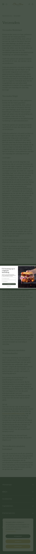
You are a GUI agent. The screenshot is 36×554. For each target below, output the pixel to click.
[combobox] (8, 281)
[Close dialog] (34, 266)
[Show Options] (15, 281)
